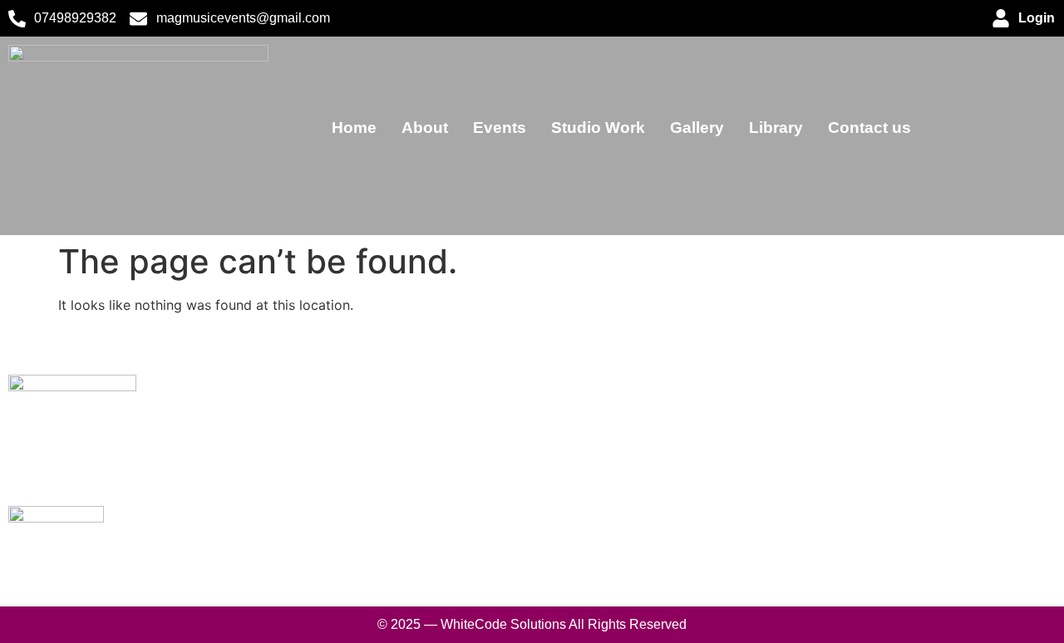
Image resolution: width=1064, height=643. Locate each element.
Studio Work (598, 127)
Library (776, 127)
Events (499, 127)
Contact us (869, 127)
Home (354, 127)
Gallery (697, 127)
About (424, 127)
